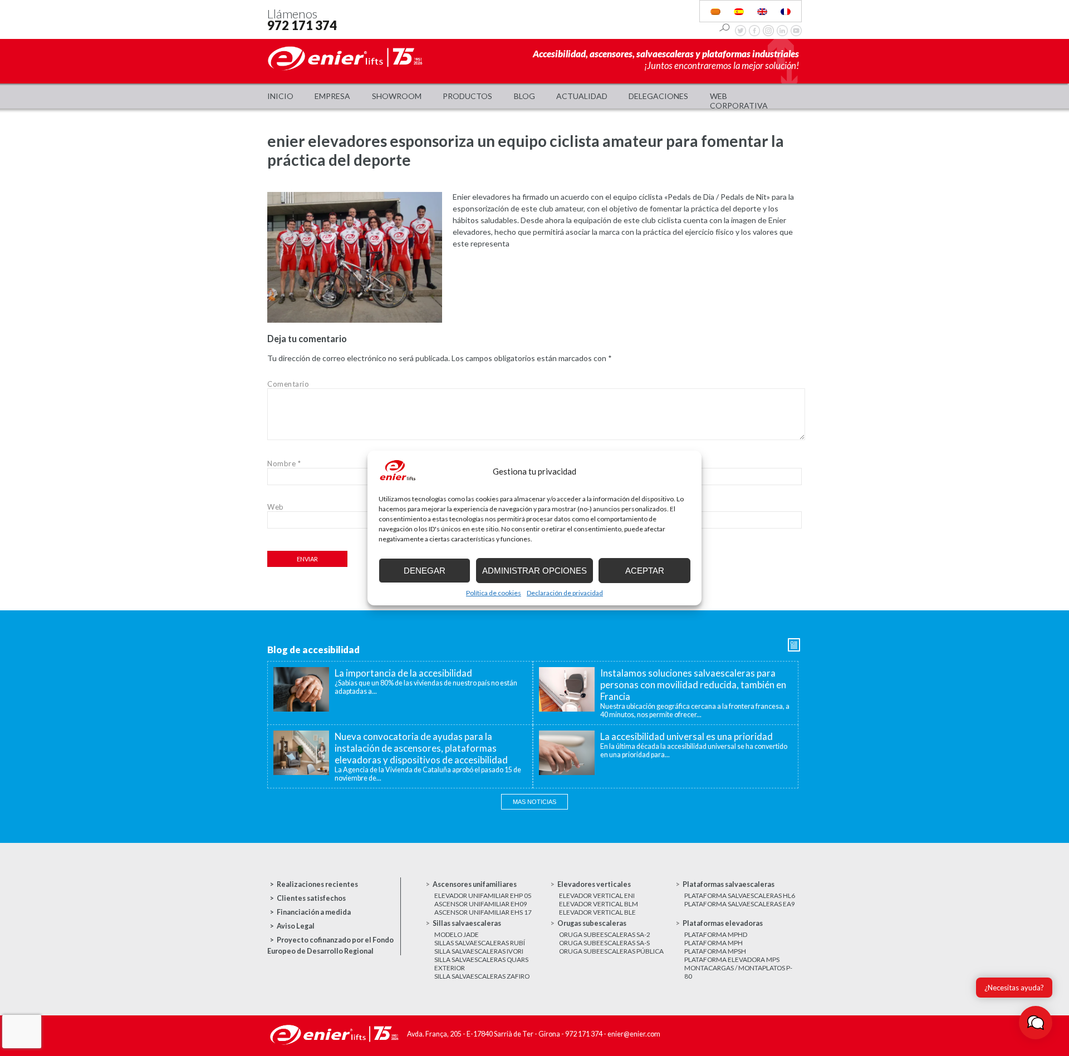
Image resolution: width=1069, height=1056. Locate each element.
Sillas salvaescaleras (467, 923)
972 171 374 (302, 25)
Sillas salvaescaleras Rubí (479, 943)
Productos (467, 96)
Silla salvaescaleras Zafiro (481, 976)
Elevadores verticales (594, 884)
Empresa (332, 96)
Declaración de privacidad (565, 593)
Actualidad (581, 96)
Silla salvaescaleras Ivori (478, 951)
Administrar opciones (534, 570)
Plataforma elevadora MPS (731, 959)
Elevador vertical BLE (597, 912)
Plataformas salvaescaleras (728, 884)
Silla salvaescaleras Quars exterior (481, 963)
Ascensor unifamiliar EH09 (480, 904)
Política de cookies (493, 593)
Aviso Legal (296, 926)
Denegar (424, 570)
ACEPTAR (644, 570)
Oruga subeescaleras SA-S (604, 943)
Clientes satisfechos (311, 898)
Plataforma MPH (713, 943)
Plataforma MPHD (715, 934)
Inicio (280, 96)
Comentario (288, 383)
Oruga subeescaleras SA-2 (604, 934)
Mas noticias (534, 801)
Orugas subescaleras (591, 923)
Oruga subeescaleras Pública (611, 951)
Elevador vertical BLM (598, 904)
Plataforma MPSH (715, 951)
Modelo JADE (456, 934)
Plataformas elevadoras (723, 923)
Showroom (396, 96)
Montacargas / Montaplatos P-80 (738, 972)
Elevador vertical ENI (597, 895)
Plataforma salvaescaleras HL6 (739, 895)
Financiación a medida (314, 912)
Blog (524, 96)
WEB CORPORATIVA (739, 100)
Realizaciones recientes (317, 884)
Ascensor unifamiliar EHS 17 (483, 912)
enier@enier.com (633, 1034)
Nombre (284, 463)
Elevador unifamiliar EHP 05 (483, 895)
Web (275, 506)
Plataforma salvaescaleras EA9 (739, 904)
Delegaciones (658, 96)
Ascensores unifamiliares (475, 884)
